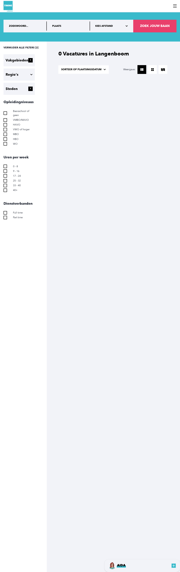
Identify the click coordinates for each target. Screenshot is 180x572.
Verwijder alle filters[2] (21, 47)
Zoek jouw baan (155, 26)
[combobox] (68, 26)
